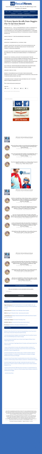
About (10, 11)
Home (6, 11)
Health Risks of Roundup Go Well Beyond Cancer (18, 324)
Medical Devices (33, 11)
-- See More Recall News (9, 373)
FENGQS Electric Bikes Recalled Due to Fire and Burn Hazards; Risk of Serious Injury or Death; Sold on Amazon (24, 232)
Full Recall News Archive (17, 11)
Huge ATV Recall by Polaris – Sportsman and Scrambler (18, 313)
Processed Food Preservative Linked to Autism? (21, 322)
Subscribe (21, 295)
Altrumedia (19, 421)
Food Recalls (13, 13)
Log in (31, 421)
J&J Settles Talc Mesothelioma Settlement (24, 137)
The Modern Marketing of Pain (19, 319)
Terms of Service (25, 421)
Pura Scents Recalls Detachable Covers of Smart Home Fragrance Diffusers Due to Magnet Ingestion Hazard (24, 162)
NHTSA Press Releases (15, 91)
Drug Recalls (26, 11)
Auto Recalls (20, 13)
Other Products (27, 13)
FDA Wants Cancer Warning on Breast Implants (20, 310)
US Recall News (21, 3)
